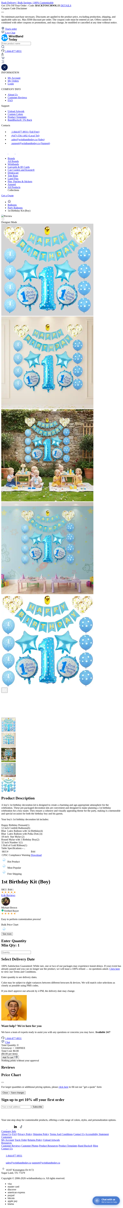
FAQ (10, 100)
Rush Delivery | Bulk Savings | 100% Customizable (27, 2)
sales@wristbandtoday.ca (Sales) (28, 139)
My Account (14, 78)
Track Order (21, 1140)
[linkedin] (16, 1128)
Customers (6, 1137)
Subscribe (37, 1107)
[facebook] (4, 153)
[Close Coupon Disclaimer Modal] (2, 12)
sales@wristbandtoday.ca (18, 1162)
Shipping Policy (41, 1134)
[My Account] (2, 55)
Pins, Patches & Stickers (20, 181)
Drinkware (13, 172)
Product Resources (48, 1145)
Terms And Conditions (61, 1134)
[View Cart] (2, 58)
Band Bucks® (85, 1145)
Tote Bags (13, 175)
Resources (6, 1143)
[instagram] (11, 153)
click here (63, 1087)
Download (36, 855)
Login (11, 83)
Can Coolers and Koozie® (21, 170)
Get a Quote (7, 195)
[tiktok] (18, 153)
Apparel (12, 184)
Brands (11, 158)
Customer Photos (29, 1145)
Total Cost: (10, 1051)
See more (7, 934)
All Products (14, 187)
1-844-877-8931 (13, 1038)
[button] (61, 62)
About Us (13, 94)
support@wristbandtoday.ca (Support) (30, 143)
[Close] (2, 1082)
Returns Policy (35, 1140)
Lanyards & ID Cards (19, 167)
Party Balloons (15, 207)
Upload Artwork (16, 111)
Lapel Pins (13, 178)
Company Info (8, 1131)
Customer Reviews (17, 97)
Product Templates (17, 117)
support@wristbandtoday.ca (46, 1162)
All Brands (13, 161)
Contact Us (79, 1134)
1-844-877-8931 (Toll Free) (25, 131)
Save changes (17, 1093)
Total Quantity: (9, 1045)
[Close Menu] (4, 69)
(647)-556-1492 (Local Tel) (25, 135)
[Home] (9, 202)
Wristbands (13, 164)
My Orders (13, 80)
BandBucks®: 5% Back (20, 120)
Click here (114, 968)
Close (5, 1093)
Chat (7, 1042)
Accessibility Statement (97, 1134)
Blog (95, 1145)
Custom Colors (15, 114)
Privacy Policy (25, 1134)
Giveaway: (13, 1048)
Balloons (12, 204)
